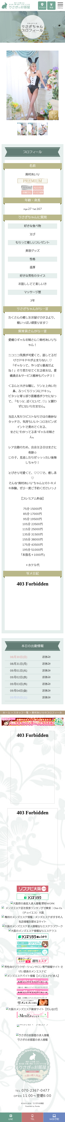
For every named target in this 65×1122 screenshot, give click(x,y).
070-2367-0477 (32, 1091)
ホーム (6, 712)
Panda (37, 1106)
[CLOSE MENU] (57, 4)
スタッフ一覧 (21, 712)
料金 (51, 7)
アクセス (42, 7)
